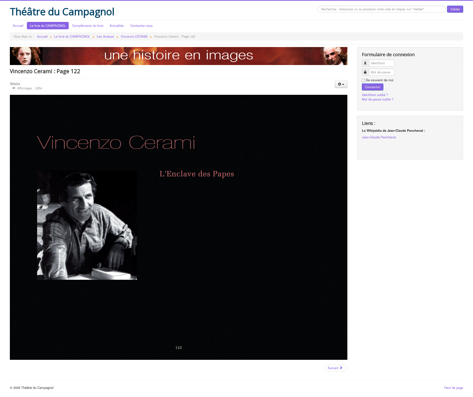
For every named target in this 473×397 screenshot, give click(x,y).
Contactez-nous (141, 25)
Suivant (333, 367)
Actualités (117, 25)
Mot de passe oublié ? (377, 99)
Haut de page (453, 387)
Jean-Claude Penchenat (379, 137)
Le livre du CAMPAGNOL (48, 25)
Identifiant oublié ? (375, 94)
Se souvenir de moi (379, 80)
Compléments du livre (87, 25)
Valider (455, 9)
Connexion (372, 86)
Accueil (18, 25)
